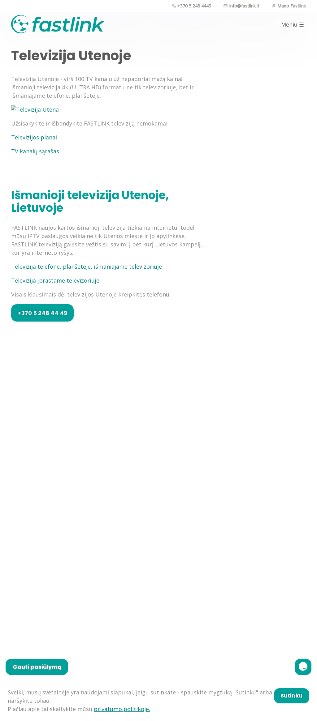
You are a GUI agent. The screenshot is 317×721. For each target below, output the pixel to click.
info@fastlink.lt (243, 6)
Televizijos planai (34, 137)
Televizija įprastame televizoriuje (55, 280)
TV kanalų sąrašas (35, 151)
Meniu (292, 24)
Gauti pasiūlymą (37, 667)
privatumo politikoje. (122, 709)
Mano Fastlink (291, 6)
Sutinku (291, 695)
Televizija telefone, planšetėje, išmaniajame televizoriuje (86, 266)
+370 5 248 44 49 (42, 313)
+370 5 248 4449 (193, 6)
